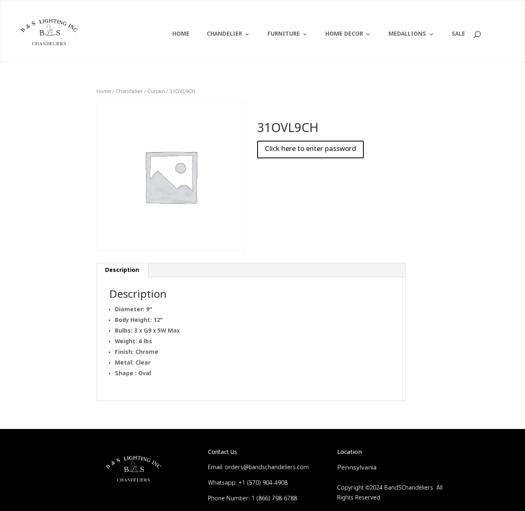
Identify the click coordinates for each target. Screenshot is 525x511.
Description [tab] (122, 270)
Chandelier (129, 91)
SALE (458, 34)
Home (103, 91)
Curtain (156, 91)
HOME (180, 34)
